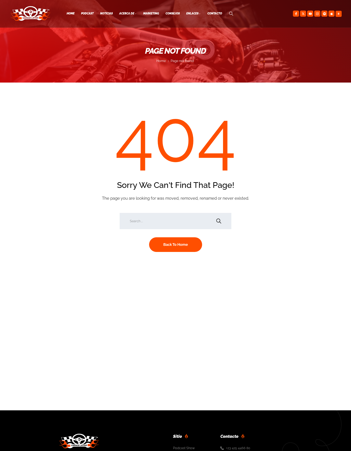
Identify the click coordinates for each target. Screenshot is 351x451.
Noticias (106, 13)
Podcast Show (184, 448)
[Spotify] (324, 14)
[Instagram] (317, 14)
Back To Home (175, 244)
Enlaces (192, 13)
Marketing (151, 13)
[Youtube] (310, 14)
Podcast (87, 13)
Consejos (173, 13)
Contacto (214, 13)
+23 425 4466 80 (238, 448)
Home (71, 13)
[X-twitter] (303, 14)
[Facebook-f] (296, 14)
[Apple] (331, 14)
